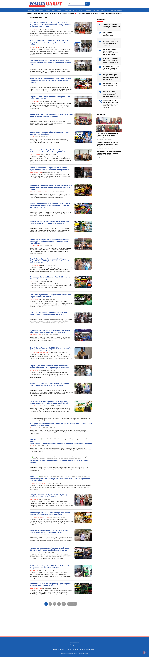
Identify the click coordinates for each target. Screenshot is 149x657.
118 (64, 604)
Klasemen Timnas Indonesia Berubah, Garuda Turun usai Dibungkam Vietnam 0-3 (111, 94)
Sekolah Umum (40, 405)
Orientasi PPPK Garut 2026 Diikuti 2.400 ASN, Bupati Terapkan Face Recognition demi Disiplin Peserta (50, 43)
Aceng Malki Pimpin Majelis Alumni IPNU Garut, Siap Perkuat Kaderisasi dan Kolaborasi (51, 115)
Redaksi (61, 649)
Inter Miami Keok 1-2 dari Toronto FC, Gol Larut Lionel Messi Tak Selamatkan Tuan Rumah (31, 13)
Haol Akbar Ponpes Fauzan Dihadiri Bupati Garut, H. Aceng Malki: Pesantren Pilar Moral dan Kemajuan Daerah (51, 187)
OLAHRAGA (96, 10)
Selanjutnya (72, 604)
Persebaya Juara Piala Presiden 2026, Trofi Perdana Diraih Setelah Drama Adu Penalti (110, 52)
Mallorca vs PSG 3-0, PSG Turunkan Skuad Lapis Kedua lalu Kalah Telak (111, 68)
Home (55, 649)
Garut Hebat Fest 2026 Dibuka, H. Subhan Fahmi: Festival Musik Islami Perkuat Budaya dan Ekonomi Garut (51, 62)
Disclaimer (70, 649)
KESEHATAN (104, 10)
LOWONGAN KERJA (115, 10)
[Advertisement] (51, 623)
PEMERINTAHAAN (50, 10)
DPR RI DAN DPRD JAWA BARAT (38, 119)
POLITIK (59, 10)
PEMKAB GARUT (34, 245)
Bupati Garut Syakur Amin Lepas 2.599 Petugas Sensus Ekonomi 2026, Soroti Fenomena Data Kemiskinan (49, 241)
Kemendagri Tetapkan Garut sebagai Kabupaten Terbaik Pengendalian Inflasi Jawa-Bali (50, 514)
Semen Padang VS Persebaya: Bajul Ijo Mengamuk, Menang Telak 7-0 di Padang (51, 585)
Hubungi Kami (90, 649)
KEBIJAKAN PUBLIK (35, 47)
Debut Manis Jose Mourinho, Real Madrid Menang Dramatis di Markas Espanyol (84, 13)
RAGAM (32, 136)
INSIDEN (88, 10)
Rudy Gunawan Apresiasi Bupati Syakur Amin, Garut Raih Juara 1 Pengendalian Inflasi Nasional (60, 479)
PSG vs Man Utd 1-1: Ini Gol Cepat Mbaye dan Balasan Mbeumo (110, 85)
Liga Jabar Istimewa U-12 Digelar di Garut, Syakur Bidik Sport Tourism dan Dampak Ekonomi (50, 331)
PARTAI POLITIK (34, 299)
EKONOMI (32, 67)
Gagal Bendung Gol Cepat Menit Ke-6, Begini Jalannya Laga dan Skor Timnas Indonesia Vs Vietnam (111, 104)
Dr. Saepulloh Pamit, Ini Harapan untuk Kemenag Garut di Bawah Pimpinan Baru (107, 144)
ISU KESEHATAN (34, 226)
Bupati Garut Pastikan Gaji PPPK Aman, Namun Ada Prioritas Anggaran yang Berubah (51, 349)
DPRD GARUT (33, 29)
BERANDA (30, 10)
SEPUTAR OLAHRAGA (36, 172)
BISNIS (75, 10)
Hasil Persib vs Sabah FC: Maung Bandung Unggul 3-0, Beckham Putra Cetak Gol (111, 42)
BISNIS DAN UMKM (35, 154)
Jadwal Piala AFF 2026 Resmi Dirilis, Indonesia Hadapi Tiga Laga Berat (110, 60)
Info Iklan (80, 649)
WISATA (81, 10)
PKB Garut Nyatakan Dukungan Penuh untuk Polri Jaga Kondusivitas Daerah (50, 296)
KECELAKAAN (33, 465)
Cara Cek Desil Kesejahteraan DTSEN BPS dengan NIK (110, 34)
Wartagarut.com (74, 645)
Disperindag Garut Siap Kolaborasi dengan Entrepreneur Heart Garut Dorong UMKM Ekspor (49, 151)
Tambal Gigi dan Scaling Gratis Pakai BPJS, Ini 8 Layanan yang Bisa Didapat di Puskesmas (49, 222)
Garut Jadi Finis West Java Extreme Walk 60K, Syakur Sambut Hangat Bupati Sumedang (49, 313)
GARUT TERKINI (38, 10)
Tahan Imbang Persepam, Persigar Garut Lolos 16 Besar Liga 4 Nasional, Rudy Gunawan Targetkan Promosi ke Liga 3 (50, 205)
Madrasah (32, 85)
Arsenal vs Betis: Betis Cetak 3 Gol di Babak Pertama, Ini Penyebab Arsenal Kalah (110, 76)
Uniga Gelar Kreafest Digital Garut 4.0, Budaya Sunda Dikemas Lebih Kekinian (49, 496)
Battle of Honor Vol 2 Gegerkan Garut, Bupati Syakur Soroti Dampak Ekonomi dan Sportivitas (49, 169)
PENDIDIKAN (67, 10)
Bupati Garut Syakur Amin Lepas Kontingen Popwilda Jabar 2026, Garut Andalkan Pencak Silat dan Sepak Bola (51, 261)
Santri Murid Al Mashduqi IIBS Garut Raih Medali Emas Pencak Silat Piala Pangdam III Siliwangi (49, 402)
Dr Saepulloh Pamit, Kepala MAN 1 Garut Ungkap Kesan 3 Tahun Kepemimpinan (108, 135)
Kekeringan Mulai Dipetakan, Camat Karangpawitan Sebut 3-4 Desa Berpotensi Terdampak (109, 153)
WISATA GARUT (34, 370)
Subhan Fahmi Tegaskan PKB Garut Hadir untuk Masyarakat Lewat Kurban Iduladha (49, 567)
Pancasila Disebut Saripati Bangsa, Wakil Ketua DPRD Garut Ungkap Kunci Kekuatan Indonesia (49, 549)
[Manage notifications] (144, 652)
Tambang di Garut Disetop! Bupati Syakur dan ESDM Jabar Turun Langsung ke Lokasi (49, 531)
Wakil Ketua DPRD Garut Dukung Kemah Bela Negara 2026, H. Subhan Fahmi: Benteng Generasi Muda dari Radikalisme (50, 25)
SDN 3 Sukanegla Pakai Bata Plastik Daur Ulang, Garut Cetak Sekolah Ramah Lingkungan (49, 384)
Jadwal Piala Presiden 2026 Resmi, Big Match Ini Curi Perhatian (111, 26)
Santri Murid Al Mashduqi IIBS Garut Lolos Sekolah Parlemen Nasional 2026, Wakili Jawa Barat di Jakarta (50, 80)
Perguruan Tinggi (34, 427)
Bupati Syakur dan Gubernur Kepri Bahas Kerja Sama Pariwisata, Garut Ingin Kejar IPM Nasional (49, 367)
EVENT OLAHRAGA (35, 265)
